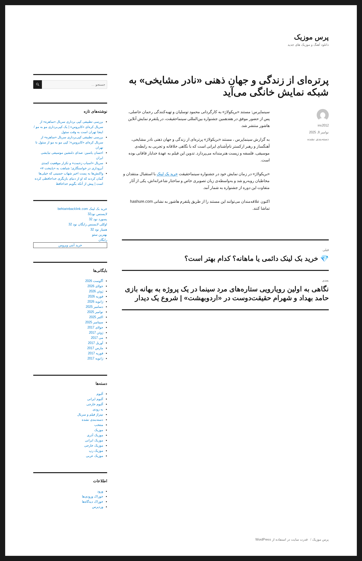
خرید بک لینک (167, 174)
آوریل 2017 (95, 343)
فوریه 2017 (95, 353)
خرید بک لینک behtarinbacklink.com (82, 209)
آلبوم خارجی (94, 404)
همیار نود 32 (98, 229)
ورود (100, 491)
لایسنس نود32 (97, 214)
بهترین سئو (99, 234)
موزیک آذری (95, 435)
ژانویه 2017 (95, 358)
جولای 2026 (95, 286)
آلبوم (100, 394)
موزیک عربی (94, 456)
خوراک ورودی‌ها (92, 496)
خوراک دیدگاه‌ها (92, 501)
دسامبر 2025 (94, 307)
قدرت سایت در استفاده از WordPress (281, 539)
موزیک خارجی (93, 445)
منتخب (98, 425)
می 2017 (97, 338)
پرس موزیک (311, 37)
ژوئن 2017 (96, 332)
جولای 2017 (95, 327)
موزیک (98, 430)
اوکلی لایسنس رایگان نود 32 (87, 224)
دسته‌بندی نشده (318, 139)
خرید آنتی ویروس (70, 245)
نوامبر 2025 (95, 312)
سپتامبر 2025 (94, 322)
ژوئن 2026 (96, 291)
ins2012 (323, 125)
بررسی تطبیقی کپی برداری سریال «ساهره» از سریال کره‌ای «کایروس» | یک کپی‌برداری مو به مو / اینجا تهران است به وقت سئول (68, 127)
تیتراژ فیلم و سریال (90, 414)
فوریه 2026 (95, 296)
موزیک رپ (96, 450)
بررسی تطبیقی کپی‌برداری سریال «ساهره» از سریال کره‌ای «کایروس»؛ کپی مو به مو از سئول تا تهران (69, 142)
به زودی (98, 409)
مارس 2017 (95, 348)
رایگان (103, 240)
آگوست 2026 (94, 281)
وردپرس (97, 507)
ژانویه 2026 (95, 301)
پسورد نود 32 (98, 219)
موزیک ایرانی (94, 440)
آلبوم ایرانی (95, 399)
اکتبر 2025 (96, 317)
